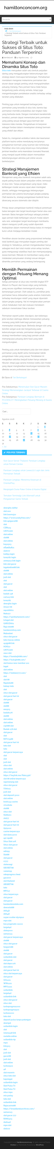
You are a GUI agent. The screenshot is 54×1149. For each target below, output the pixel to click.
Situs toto (6, 70)
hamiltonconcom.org (25, 7)
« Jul (4, 447)
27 (24, 440)
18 (10, 437)
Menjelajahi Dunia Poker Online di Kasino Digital (24, 489)
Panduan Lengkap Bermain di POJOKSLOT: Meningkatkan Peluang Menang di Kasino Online (27, 400)
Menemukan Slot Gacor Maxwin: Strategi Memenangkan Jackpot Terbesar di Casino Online (25, 390)
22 (38, 437)
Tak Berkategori (20, 377)
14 (31, 433)
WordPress (40, 1145)
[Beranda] (6, 31)
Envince (13, 1145)
